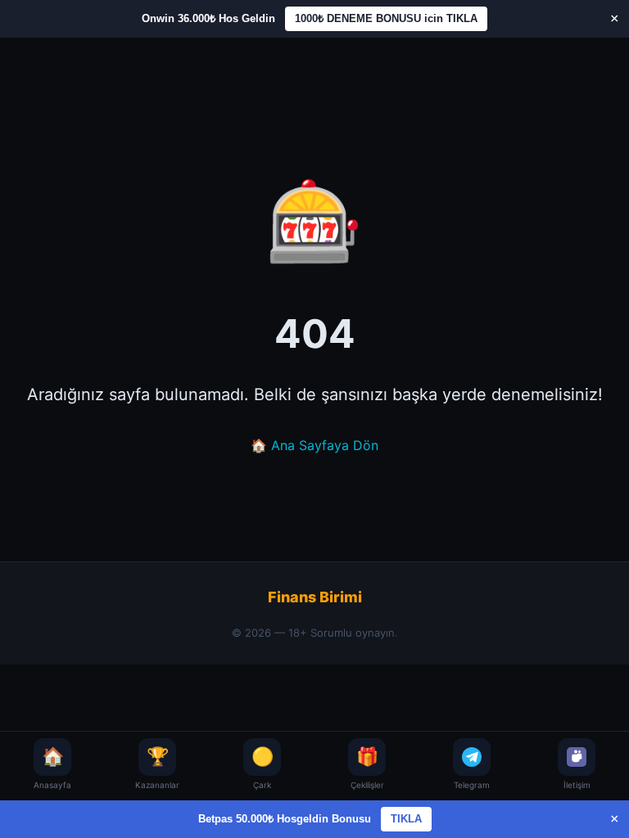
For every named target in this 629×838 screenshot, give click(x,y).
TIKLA (406, 819)
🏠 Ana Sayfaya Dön (314, 445)
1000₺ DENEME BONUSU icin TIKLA (386, 18)
